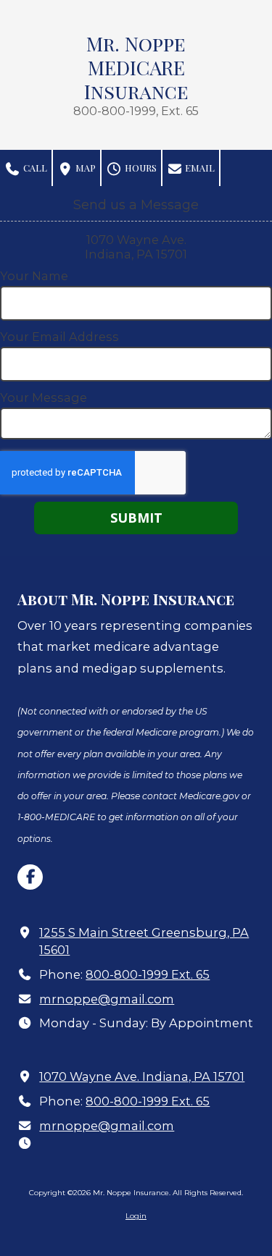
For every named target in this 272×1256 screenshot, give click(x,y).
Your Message (43, 397)
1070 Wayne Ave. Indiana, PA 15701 (141, 1076)
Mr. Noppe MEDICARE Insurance (136, 67)
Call (34, 167)
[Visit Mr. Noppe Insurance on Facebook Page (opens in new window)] (30, 877)
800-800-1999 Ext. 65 (148, 974)
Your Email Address (59, 336)
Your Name (34, 276)
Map (84, 167)
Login (136, 1216)
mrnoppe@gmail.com (106, 999)
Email (199, 167)
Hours (140, 167)
